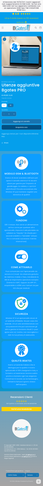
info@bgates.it (30, 454)
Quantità (5, 110)
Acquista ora (21, 127)
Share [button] (6, 143)
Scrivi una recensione (21, 409)
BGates (17, 481)
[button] (2, 27)
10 (10, 105)
